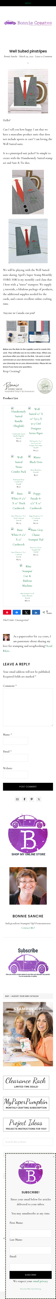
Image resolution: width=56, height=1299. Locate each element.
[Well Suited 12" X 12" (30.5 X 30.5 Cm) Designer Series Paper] (35, 409)
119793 (35, 520)
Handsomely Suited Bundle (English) (19, 435)
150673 (27, 598)
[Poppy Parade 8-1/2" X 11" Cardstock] (35, 493)
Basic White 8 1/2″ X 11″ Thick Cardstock (18, 517)
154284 (36, 472)
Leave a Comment (43, 56)
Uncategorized (21, 620)
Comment (10, 686)
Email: (13, 1256)
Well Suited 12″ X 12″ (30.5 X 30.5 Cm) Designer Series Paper (35, 443)
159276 (18, 557)
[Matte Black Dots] (35, 457)
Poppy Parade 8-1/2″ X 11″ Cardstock (36, 517)
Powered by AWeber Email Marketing (30, 1289)
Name (7, 734)
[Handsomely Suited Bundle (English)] (18, 409)
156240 (19, 438)
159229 (19, 520)
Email (7, 751)
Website (7, 768)
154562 (36, 447)
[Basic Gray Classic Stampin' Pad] (35, 530)
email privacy (40, 1281)
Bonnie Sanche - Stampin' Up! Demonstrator (28, 22)
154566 (18, 484)
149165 (36, 552)
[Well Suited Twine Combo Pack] (18, 457)
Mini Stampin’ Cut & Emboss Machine (27, 595)
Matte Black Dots (36, 470)
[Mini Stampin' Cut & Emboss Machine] (27, 566)
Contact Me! (28, 927)
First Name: (16, 1223)
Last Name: (16, 1239)
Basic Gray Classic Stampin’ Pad (36, 549)
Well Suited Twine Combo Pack (18, 481)
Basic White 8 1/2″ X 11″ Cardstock (18, 553)
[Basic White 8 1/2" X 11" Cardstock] (18, 530)
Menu (28, 3)
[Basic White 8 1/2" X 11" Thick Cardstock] (18, 493)
